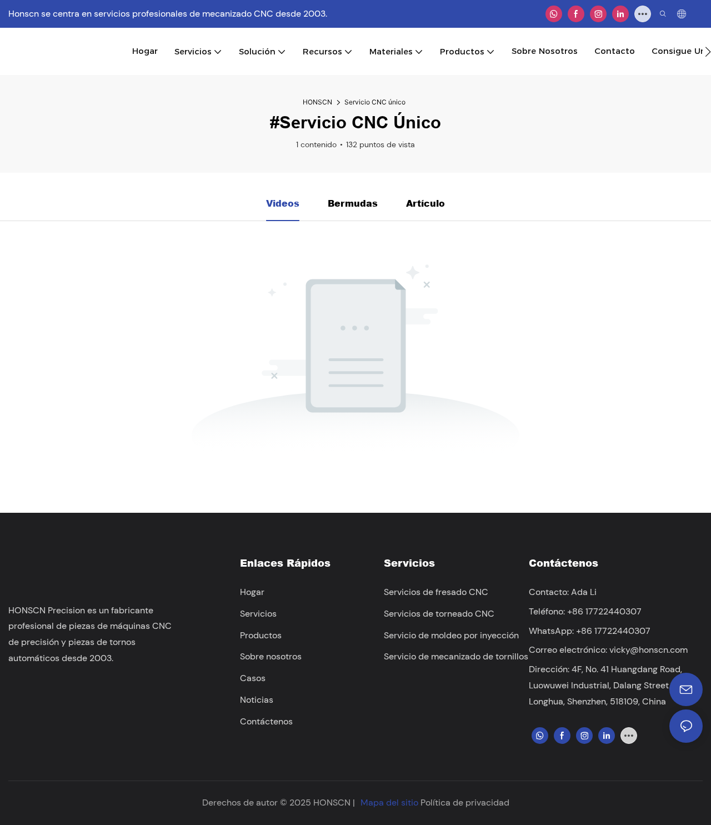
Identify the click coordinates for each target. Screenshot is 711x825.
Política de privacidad (464, 802)
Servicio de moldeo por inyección (451, 635)
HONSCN (317, 102)
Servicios (258, 613)
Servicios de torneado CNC (439, 613)
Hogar (252, 592)
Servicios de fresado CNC (436, 592)
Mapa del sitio (389, 802)
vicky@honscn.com (648, 650)
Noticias (256, 700)
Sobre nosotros (271, 656)
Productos (261, 635)
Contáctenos (266, 721)
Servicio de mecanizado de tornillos (456, 656)
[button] (708, 52)
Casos (253, 678)
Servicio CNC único (374, 102)
